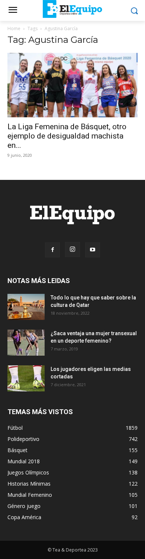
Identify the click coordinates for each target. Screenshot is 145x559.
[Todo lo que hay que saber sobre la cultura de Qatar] (26, 307)
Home (13, 28)
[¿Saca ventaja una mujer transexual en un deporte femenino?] (26, 343)
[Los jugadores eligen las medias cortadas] (26, 378)
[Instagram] (72, 249)
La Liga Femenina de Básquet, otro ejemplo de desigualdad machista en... (66, 136)
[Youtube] (92, 249)
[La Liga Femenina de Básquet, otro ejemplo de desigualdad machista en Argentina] (72, 85)
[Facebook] (52, 249)
